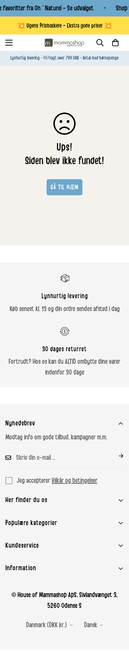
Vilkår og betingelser (74, 480)
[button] (115, 42)
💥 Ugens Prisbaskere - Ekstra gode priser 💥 (65, 26)
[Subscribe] (115, 456)
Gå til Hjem (64, 187)
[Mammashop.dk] (64, 42)
